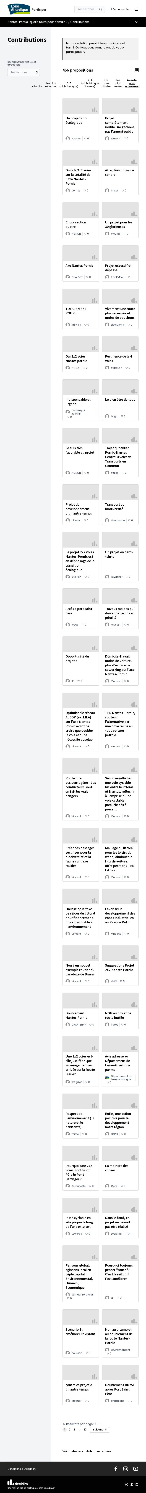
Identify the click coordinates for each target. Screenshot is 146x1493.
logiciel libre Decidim (42, 1487)
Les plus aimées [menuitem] (106, 83)
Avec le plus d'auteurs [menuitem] (132, 83)
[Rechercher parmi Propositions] (36, 72)
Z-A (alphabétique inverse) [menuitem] (90, 83)
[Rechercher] (100, 9)
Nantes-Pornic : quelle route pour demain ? (37, 22)
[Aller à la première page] (31, 9)
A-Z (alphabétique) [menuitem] (68, 85)
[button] (130, 70)
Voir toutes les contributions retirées (86, 1451)
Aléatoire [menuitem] (36, 86)
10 (85, 1429)
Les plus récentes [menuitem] (50, 85)
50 (96, 1424)
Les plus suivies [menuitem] (118, 83)
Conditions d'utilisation (21, 1469)
